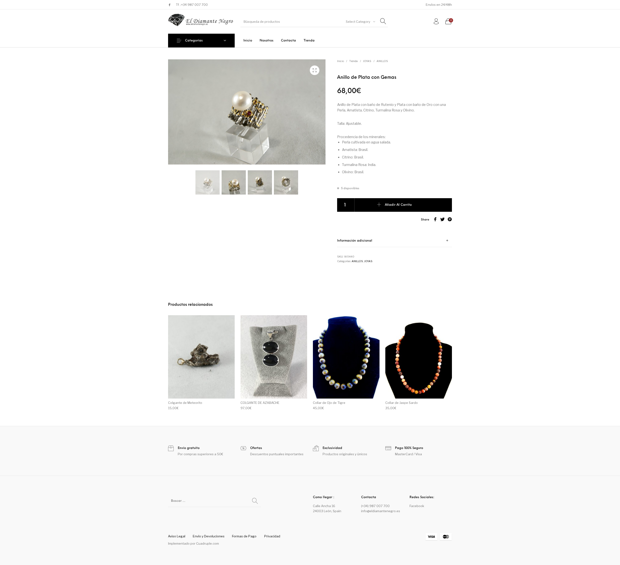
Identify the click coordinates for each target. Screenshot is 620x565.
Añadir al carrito (398, 204)
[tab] (394, 240)
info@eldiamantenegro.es (380, 511)
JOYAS (367, 61)
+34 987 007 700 (194, 5)
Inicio (340, 61)
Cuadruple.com (207, 543)
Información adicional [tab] (354, 240)
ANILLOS (382, 61)
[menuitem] (248, 40)
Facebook (417, 506)
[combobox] (360, 21)
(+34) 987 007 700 (375, 506)
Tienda (353, 61)
